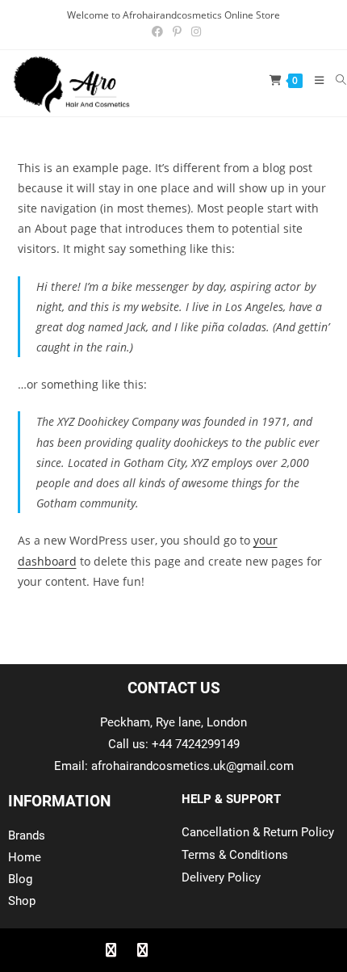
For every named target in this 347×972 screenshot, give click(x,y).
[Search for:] (335, 80)
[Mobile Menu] (313, 80)
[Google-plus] (173, 950)
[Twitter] (142, 950)
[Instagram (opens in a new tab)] (193, 31)
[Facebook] (110, 950)
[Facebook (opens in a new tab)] (157, 31)
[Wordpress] (205, 950)
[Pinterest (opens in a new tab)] (177, 31)
